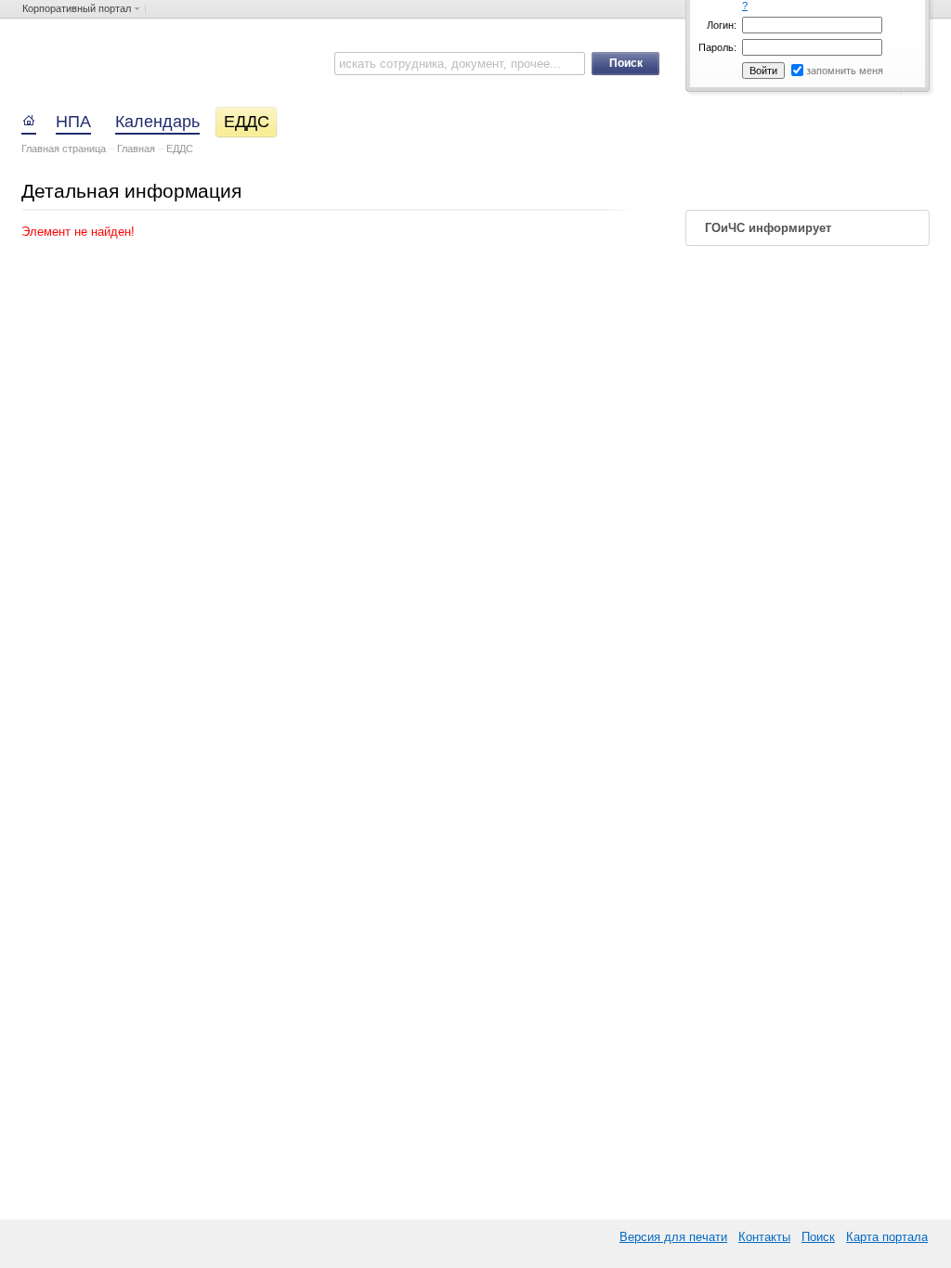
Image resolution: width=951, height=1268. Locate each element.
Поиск (818, 1237)
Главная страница (63, 148)
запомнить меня (844, 70)
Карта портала (887, 1237)
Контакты (764, 1237)
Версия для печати (673, 1237)
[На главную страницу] (30, 119)
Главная (136, 148)
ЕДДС (179, 148)
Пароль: (717, 47)
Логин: (721, 25)
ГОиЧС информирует (768, 228)
